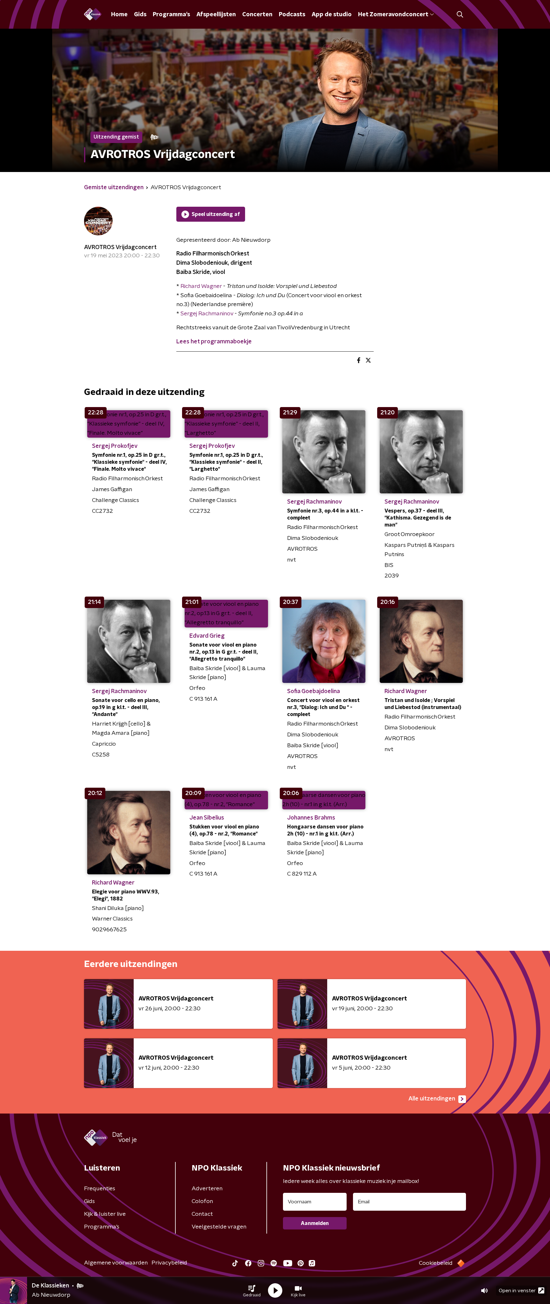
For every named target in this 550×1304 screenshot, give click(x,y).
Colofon (202, 1201)
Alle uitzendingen (431, 1099)
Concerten (257, 15)
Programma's (171, 15)
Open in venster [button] (517, 1290)
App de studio (332, 15)
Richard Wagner (201, 286)
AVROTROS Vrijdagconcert (120, 247)
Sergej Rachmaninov (206, 314)
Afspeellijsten (216, 15)
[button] (252, 1290)
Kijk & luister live (105, 1214)
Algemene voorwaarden (116, 1263)
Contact (202, 1214)
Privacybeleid (169, 1263)
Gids (140, 15)
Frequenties (99, 1189)
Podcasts (292, 15)
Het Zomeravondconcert (393, 15)
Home (119, 15)
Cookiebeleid (436, 1263)
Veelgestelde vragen (219, 1227)
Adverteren (207, 1189)
